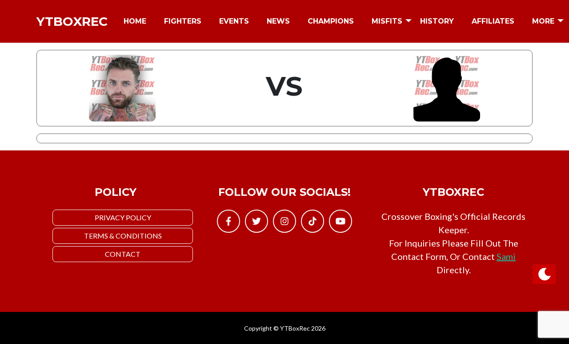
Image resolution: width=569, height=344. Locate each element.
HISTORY (437, 21)
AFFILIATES (493, 21)
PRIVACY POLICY (123, 217)
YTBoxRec (72, 21)
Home (135, 21)
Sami (506, 256)
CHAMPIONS (331, 21)
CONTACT (122, 254)
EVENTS (234, 21)
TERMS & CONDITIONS (123, 235)
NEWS (278, 21)
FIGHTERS (182, 21)
